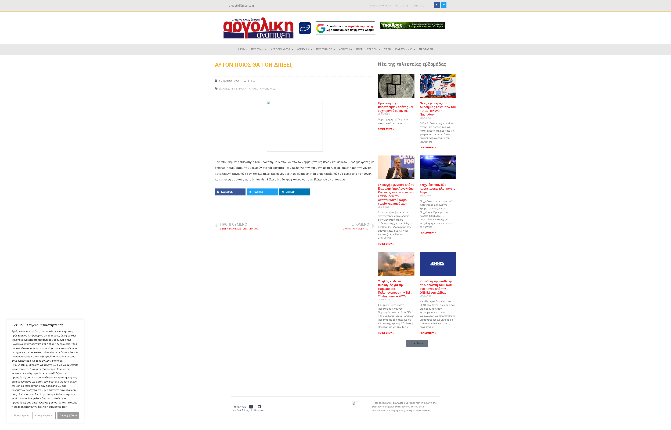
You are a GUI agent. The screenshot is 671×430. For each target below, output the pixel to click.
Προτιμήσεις (21, 415)
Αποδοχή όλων (68, 415)
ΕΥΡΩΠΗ (371, 49)
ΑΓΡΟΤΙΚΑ (345, 49)
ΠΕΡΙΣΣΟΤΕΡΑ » (386, 129)
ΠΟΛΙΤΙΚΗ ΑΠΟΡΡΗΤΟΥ (380, 5)
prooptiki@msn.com (241, 5)
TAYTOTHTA (418, 5)
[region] (45, 371)
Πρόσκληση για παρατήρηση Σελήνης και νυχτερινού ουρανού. (395, 107)
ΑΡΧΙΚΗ (242, 49)
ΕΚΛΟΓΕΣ (224, 88)
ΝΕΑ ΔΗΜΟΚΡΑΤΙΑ (240, 88)
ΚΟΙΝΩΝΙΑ (303, 49)
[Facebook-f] (437, 5)
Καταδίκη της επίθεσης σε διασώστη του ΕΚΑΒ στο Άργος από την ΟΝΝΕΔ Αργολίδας (436, 286)
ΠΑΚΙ (254, 88)
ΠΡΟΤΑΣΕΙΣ (426, 49)
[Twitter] (444, 5)
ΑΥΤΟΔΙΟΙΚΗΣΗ (280, 49)
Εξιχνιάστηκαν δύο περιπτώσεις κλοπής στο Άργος (437, 188)
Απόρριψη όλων (44, 415)
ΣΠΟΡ (359, 49)
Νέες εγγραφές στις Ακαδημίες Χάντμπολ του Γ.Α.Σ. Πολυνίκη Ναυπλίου (438, 108)
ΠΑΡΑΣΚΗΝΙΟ (403, 49)
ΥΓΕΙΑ (388, 49)
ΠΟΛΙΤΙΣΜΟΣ (324, 49)
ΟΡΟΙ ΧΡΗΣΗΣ (401, 5)
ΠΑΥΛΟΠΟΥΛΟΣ (267, 88)
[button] (230, 191)
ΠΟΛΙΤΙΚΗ (257, 49)
